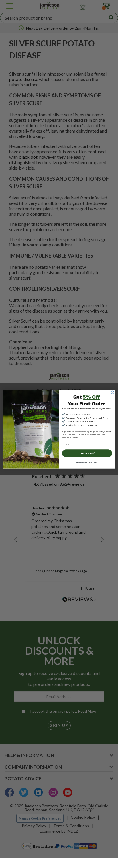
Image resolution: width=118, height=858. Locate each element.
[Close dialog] (112, 392)
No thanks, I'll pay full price (86, 462)
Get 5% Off (87, 453)
